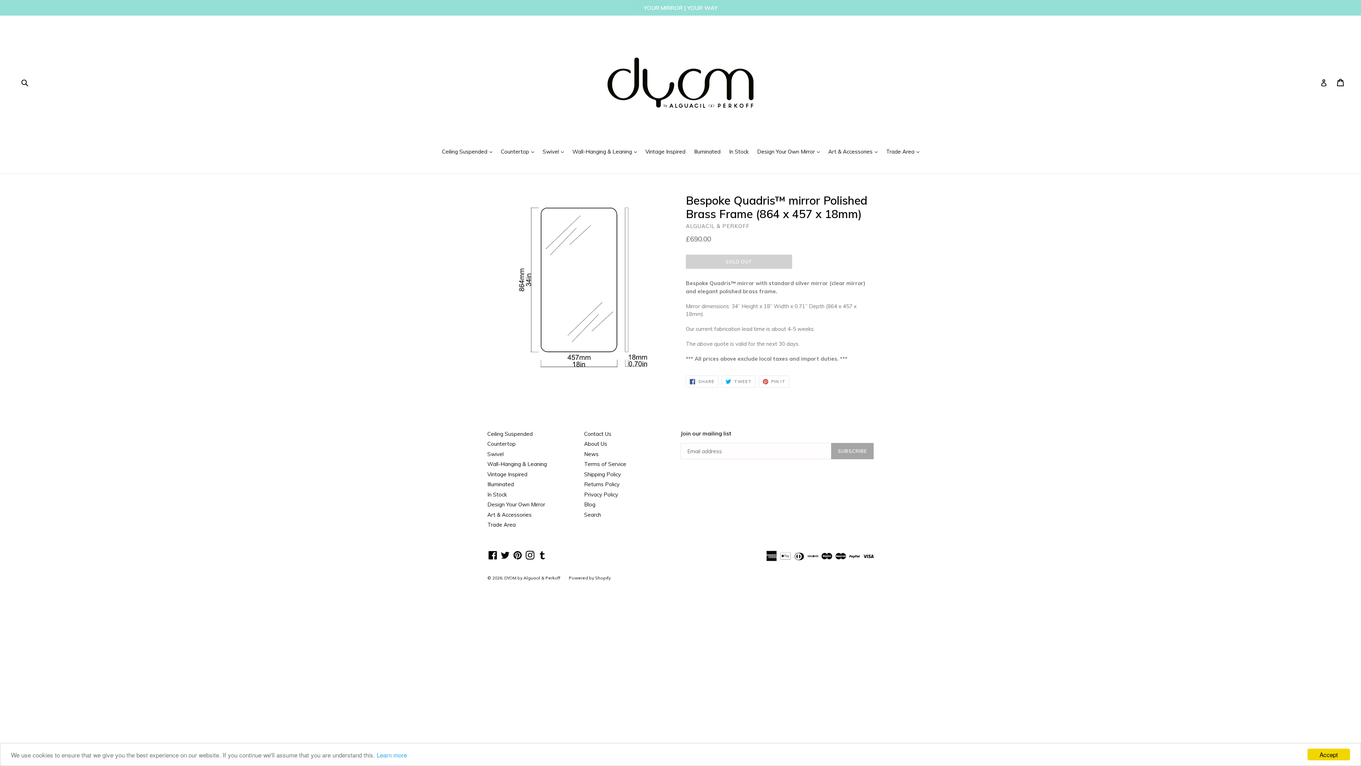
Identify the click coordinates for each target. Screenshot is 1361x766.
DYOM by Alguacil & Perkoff (532, 578)
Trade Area (904, 151)
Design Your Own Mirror (790, 151)
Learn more (392, 754)
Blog (589, 504)
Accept (1329, 754)
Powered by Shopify (590, 578)
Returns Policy (602, 484)
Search (592, 514)
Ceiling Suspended (469, 151)
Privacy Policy (601, 494)
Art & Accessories (854, 151)
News (591, 454)
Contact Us (597, 434)
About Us (595, 443)
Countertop (519, 151)
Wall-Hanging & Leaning (606, 151)
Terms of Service (605, 464)
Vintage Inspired (665, 151)
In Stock (739, 151)
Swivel (555, 151)
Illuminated (707, 151)
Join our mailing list (705, 433)
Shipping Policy (602, 474)
